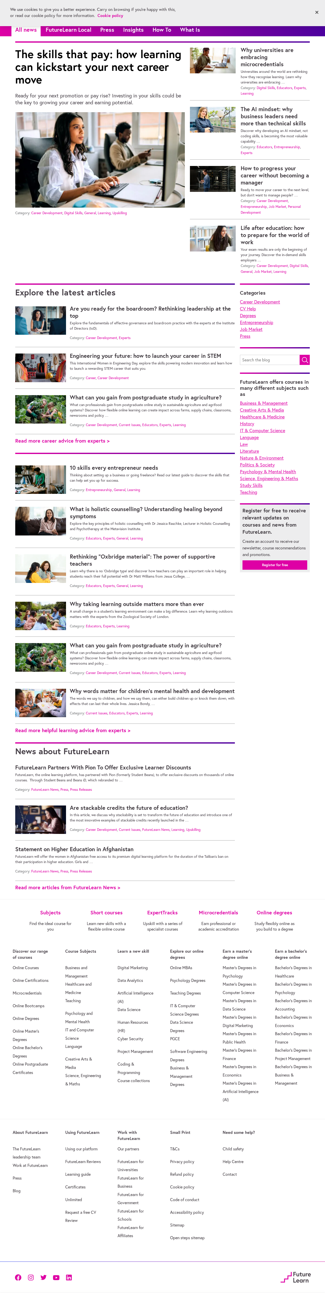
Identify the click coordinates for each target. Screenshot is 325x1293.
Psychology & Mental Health (268, 472)
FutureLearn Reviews (83, 1161)
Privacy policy (182, 1161)
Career (91, 378)
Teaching (248, 492)
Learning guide (78, 1174)
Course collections (134, 1080)
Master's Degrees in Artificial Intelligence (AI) (240, 1091)
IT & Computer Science (262, 430)
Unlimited (73, 1199)
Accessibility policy (187, 1212)
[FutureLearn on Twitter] (43, 1277)
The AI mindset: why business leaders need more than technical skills (273, 116)
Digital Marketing (133, 967)
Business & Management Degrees (181, 1076)
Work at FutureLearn (30, 1165)
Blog (17, 1190)
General (90, 213)
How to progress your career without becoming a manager (275, 175)
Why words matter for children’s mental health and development (152, 691)
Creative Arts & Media (262, 410)
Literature (249, 451)
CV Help (248, 309)
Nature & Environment (262, 458)
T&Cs (175, 1148)
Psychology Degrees (187, 980)
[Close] (316, 12)
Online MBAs (181, 967)
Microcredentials (27, 993)
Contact (230, 1174)
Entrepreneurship (287, 147)
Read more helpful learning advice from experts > (72, 730)
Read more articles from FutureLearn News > (67, 887)
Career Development (46, 213)
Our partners (128, 1148)
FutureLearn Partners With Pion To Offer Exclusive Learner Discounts (103, 767)
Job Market (277, 206)
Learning (104, 213)
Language (249, 437)
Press (107, 29)
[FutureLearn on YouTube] (56, 1277)
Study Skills (251, 485)
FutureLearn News (45, 789)
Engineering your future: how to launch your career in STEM (145, 355)
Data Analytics (130, 980)
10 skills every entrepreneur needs (114, 467)
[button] (305, 360)
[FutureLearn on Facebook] (19, 1277)
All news (26, 29)
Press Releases (81, 789)
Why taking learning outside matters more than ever (137, 604)
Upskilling (119, 213)
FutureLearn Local (68, 29)
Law (244, 444)
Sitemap (177, 1225)
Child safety (233, 1148)
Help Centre (233, 1161)
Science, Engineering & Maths (269, 478)
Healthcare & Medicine (262, 417)
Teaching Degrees (185, 993)
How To (162, 29)
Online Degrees (26, 1018)
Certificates (75, 1186)
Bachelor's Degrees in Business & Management (293, 1075)
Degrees (248, 315)
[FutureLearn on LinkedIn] (68, 1277)
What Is (190, 29)
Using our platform (81, 1148)
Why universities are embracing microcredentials (267, 57)
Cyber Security (130, 1038)
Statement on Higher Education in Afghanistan (74, 849)
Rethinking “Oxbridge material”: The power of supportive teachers (142, 560)
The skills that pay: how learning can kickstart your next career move (98, 67)
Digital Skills (73, 213)
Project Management (135, 1051)
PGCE (175, 1038)
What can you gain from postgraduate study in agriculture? (146, 397)
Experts (300, 88)
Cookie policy (182, 1186)
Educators (284, 88)
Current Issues (129, 425)
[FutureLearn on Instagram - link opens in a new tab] (30, 1277)
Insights (133, 29)
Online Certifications (30, 980)
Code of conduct (184, 1199)
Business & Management (264, 403)
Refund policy (182, 1174)
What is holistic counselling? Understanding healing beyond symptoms (146, 513)
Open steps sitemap (187, 1237)
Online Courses (26, 967)
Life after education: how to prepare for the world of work (275, 235)
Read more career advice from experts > (62, 440)
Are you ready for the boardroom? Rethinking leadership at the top (150, 312)
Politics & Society (257, 465)
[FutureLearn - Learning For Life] (296, 1276)
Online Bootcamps (28, 1005)
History (247, 424)
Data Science (129, 1009)
